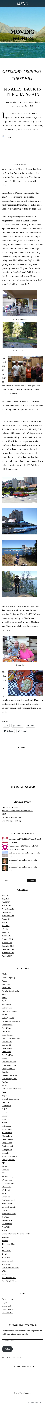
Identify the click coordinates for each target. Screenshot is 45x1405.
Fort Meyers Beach (9, 1062)
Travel (4, 1254)
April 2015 (6, 932)
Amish (4, 981)
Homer (4, 1092)
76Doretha (13, 846)
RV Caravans (7, 1180)
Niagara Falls (7, 1136)
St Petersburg (7, 1224)
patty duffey (13, 853)
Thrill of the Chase (9, 1244)
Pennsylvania (7, 1150)
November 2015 (8, 909)
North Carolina (7, 1139)
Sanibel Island (7, 1204)
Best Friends (6, 1004)
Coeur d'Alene (35, 102)
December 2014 (8, 946)
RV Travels (6, 1190)
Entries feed (6, 1306)
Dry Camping (7, 1048)
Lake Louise (6, 1106)
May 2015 (5, 929)
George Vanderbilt (8, 1069)
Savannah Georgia (8, 1207)
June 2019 (5, 895)
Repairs (5, 1166)
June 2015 (5, 926)
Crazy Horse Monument (11, 1038)
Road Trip (5, 1170)
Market (4, 1123)
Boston (4, 1015)
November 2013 (8, 953)
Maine (4, 1119)
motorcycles (6, 1126)
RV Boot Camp (7, 1177)
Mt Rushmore (7, 1133)
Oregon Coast (7, 1143)
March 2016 (6, 906)
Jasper (4, 1096)
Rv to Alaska (6, 1187)
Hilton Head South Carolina (12, 1089)
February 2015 (7, 939)
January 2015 (7, 943)
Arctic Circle (6, 988)
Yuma (4, 1274)
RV (3, 1173)
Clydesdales (6, 1031)
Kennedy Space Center (10, 1099)
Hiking (4, 1085)
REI (3, 1163)
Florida (4, 1058)
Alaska (4, 974)
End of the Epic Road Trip (11, 821)
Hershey (5, 1082)
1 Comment (22, 747)
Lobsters (5, 1116)
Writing (4, 1271)
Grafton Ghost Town (9, 1075)
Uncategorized (7, 1261)
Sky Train (5, 1217)
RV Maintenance (8, 1183)
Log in (4, 1302)
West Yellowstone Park (10, 1268)
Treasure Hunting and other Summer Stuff (17, 811)
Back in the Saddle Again (11, 817)
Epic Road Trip (18, 106)
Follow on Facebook (22, 787)
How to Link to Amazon (11, 807)
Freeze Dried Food (9, 1065)
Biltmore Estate (7, 1008)
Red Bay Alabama (8, 1160)
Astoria (4, 994)
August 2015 (6, 919)
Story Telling (6, 1227)
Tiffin (4, 1247)
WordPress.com (7, 1313)
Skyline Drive (7, 1220)
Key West (5, 1102)
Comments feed (7, 1309)
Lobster (5, 1112)
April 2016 (6, 902)
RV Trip (5, 1193)
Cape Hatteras (7, 1028)
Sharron (12, 860)
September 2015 (8, 916)
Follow (7, 1349)
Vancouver (6, 1264)
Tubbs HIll (29, 106)
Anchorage (6, 984)
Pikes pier (5, 1153)
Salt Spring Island (8, 1200)
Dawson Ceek (7, 1042)
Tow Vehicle (6, 1251)
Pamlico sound (7, 1146)
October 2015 (7, 912)
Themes (5, 1241)
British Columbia (8, 1018)
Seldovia (5, 1210)
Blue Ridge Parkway (9, 1011)
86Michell (12, 839)
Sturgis (4, 1230)
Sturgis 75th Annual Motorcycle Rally (16, 1234)
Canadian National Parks (11, 1021)
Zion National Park (9, 1278)
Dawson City (7, 1045)
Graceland (5, 1072)
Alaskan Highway (8, 978)
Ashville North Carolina (11, 991)
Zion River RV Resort (10, 1281)
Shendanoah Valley (9, 1214)
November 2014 (8, 949)
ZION (4, 814)
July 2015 (5, 922)
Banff (4, 1001)
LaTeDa (5, 1109)
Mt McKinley (7, 1129)
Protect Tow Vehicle (9, 1156)
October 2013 (7, 956)
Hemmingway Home (9, 1079)
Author (4, 998)
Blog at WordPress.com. (22, 1393)
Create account (7, 1299)
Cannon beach (7, 1025)
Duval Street (6, 1052)
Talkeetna (5, 1237)
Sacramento (6, 1197)
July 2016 (5, 899)
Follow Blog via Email (22, 1325)
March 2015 (6, 936)
